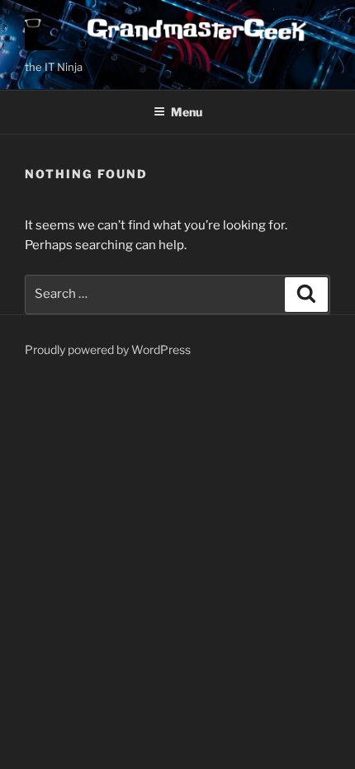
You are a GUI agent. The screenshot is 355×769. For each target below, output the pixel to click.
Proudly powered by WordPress (108, 349)
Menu (186, 112)
